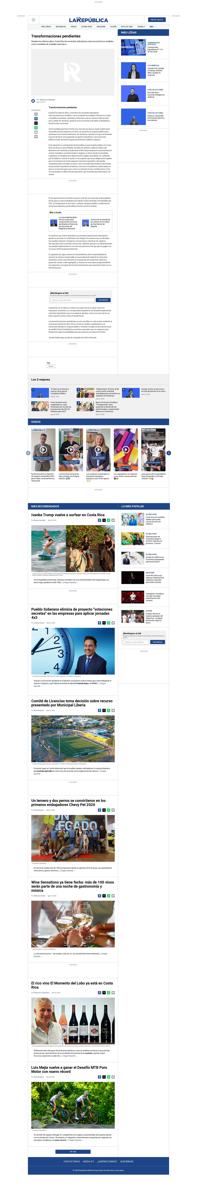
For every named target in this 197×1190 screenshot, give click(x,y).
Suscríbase (126, 1161)
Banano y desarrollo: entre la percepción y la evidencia (156, 118)
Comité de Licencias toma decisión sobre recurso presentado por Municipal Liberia (72, 703)
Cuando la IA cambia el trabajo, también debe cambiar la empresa (156, 71)
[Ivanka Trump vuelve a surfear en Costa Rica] (73, 548)
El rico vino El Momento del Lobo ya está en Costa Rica (72, 985)
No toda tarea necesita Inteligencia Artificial (156, 94)
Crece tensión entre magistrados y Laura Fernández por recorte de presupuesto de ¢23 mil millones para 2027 (61, 406)
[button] (157, 19)
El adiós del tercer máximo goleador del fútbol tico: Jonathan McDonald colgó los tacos (154, 618)
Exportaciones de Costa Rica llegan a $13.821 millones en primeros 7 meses (154, 540)
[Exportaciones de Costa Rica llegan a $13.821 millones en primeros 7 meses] (132, 538)
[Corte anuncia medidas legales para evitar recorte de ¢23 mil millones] (132, 519)
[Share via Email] (36, 132)
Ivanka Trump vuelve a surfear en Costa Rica (68, 515)
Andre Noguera (39, 710)
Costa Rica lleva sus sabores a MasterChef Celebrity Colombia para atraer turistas (155, 578)
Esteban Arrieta (39, 623)
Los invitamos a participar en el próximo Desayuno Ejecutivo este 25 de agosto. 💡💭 (97, 477)
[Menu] (34, 19)
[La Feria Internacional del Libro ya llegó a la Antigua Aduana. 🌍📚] (71, 449)
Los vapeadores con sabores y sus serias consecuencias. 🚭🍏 (125, 476)
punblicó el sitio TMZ (52, 582)
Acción (149, 611)
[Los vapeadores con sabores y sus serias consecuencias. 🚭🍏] (126, 449)
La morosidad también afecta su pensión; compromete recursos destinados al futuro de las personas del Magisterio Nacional (68, 223)
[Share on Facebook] (36, 118)
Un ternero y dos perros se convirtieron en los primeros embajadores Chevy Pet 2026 (68, 803)
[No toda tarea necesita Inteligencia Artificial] (133, 93)
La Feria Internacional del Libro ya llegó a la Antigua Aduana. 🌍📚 (69, 476)
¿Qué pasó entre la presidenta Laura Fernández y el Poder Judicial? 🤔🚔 (153, 476)
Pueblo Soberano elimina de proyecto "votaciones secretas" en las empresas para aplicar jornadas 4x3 (71, 613)
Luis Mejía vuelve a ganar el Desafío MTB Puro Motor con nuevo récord (69, 1070)
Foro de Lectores (155, 90)
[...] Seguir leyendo (69, 582)
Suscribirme (103, 300)
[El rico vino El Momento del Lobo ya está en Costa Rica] (73, 1021)
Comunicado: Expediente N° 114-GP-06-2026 (155, 49)
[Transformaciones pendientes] (72, 72)
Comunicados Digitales (154, 43)
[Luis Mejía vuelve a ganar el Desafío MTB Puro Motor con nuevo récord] (73, 1105)
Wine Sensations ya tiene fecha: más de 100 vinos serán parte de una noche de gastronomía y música (72, 886)
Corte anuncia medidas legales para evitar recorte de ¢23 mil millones (155, 520)
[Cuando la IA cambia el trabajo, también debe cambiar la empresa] (133, 70)
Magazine (150, 573)
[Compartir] (36, 136)
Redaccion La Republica (47, 99)
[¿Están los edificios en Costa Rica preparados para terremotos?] (132, 558)
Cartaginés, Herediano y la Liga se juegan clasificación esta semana (155, 597)
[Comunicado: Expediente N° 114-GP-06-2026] (133, 47)
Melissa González (39, 520)
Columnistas (153, 65)
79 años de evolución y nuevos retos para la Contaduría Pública (60, 391)
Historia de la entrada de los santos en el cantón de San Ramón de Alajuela (100, 223)
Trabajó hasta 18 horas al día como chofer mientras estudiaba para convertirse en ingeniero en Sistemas (108, 392)
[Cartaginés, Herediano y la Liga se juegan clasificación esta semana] (132, 597)
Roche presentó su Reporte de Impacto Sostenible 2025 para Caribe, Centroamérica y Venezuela (43, 477)
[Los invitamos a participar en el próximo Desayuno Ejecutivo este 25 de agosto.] (98, 449)
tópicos (50, 366)
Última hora (151, 514)
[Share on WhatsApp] (36, 127)
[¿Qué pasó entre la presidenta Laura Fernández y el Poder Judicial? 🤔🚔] (153, 449)
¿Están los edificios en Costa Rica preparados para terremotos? (155, 559)
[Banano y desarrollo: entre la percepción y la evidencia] (133, 117)
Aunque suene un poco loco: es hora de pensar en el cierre (153, 390)
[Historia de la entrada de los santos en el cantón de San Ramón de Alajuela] (85, 223)
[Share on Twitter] (36, 123)
